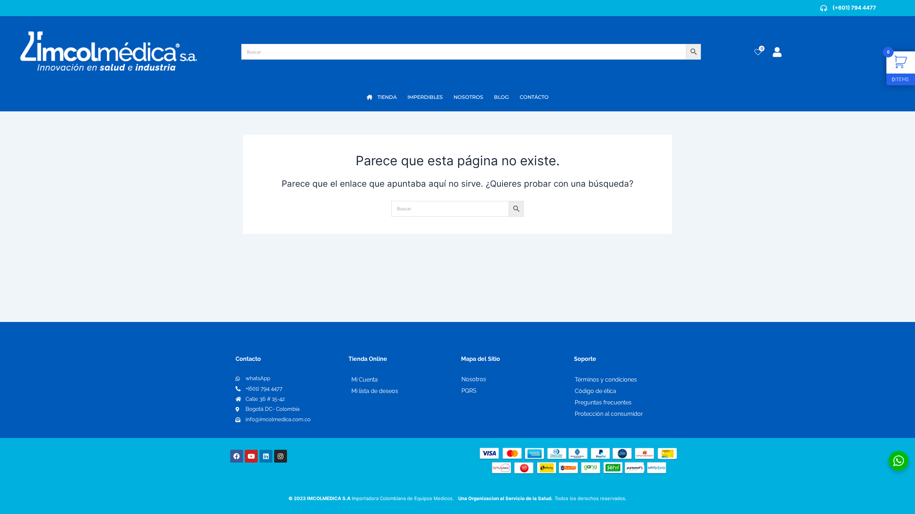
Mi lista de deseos (374, 391)
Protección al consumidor (609, 413)
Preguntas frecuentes (603, 402)
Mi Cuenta (364, 379)
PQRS (468, 390)
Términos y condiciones (606, 379)
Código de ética (595, 391)
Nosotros (473, 379)
